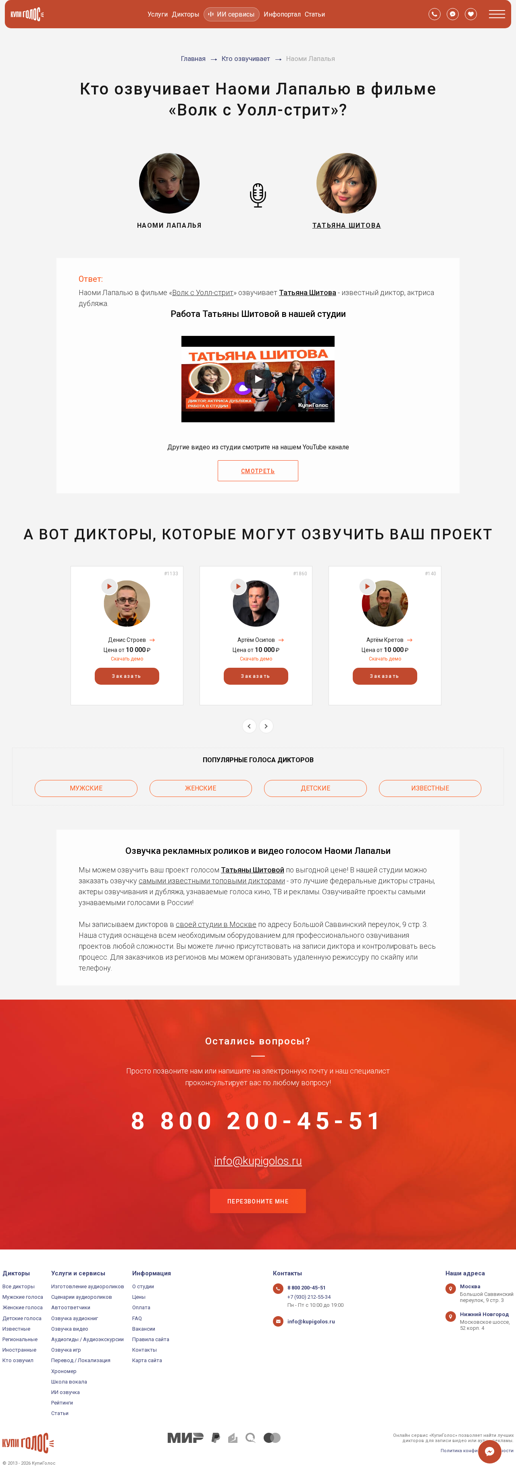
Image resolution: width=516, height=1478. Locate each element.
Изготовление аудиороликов (87, 1286)
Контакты (144, 1350)
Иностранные (19, 1350)
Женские (200, 788)
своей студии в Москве (216, 924)
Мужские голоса (22, 1297)
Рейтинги (62, 1403)
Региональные (19, 1339)
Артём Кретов (385, 640)
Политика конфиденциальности (477, 1450)
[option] (127, 635)
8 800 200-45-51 (258, 1121)
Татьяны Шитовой (252, 870)
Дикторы (186, 14)
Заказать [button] (126, 676)
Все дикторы (18, 1286)
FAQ (137, 1318)
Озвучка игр (66, 1350)
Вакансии (143, 1329)
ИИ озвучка (65, 1392)
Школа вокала (69, 1382)
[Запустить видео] (258, 379)
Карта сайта (147, 1360)
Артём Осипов (256, 640)
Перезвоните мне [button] (258, 1201)
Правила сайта (150, 1339)
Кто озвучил (17, 1360)
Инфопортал (282, 14)
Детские (315, 788)
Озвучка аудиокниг (74, 1318)
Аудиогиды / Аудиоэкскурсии (87, 1339)
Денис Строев (127, 640)
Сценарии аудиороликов (81, 1297)
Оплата (141, 1307)
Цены (139, 1297)
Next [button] (266, 726)
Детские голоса (22, 1318)
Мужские (86, 788)
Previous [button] (249, 726)
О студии (143, 1286)
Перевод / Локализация (80, 1360)
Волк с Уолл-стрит (202, 292)
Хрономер (64, 1371)
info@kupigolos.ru (258, 1161)
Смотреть (258, 471)
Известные (430, 788)
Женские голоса (22, 1307)
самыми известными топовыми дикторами (212, 880)
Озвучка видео (69, 1329)
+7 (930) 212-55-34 (309, 1297)
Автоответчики (70, 1307)
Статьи (315, 14)
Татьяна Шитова (307, 292)
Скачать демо (127, 659)
